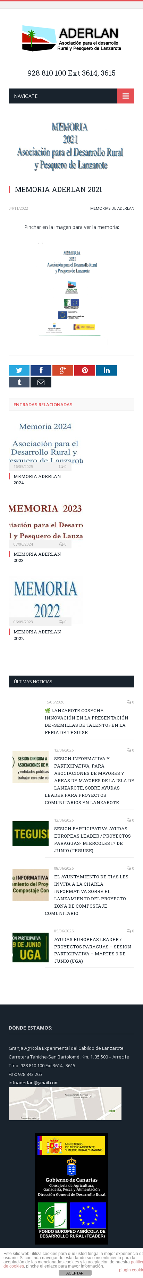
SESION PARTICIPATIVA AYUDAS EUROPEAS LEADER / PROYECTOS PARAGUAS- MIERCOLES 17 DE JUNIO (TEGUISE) (92, 839)
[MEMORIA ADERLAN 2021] (71, 148)
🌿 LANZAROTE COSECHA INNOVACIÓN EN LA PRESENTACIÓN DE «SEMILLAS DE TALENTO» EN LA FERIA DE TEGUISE (86, 721)
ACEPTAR (75, 1273)
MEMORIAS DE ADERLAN (112, 208)
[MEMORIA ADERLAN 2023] (40, 522)
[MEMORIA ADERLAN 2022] (40, 600)
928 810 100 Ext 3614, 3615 (71, 73)
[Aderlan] (71, 39)
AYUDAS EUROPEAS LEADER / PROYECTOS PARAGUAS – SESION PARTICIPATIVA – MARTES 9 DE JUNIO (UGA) (92, 950)
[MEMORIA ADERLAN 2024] (40, 444)
